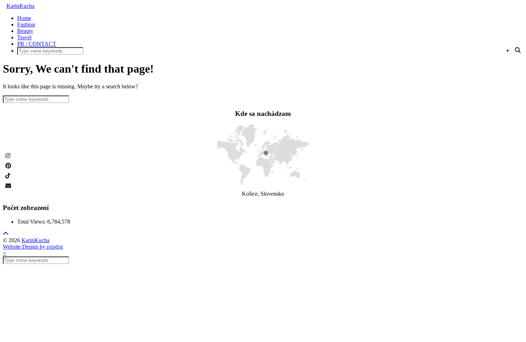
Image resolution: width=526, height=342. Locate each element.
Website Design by (33, 247)
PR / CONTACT (36, 44)
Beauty (25, 31)
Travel (24, 37)
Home (24, 18)
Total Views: (32, 222)
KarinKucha (20, 6)
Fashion (26, 24)
